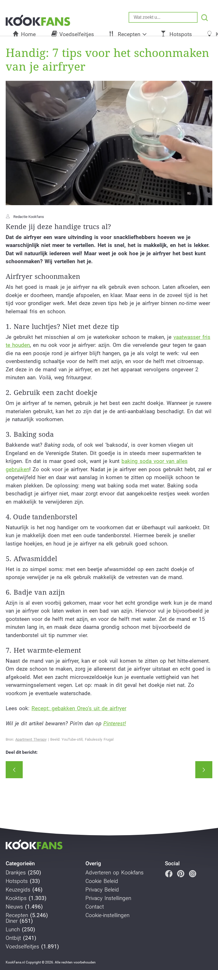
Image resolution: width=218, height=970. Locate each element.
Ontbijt (13, 938)
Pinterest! (114, 723)
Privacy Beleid (102, 890)
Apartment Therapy (31, 739)
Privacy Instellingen (108, 898)
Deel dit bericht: (22, 752)
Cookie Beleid (101, 881)
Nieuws (14, 907)
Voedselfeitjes (76, 34)
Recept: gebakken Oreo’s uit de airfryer (79, 708)
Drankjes (16, 873)
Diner (12, 921)
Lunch (13, 929)
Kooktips (16, 898)
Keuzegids (18, 890)
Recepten (129, 34)
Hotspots (180, 34)
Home (28, 34)
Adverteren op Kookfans (114, 873)
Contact (94, 907)
